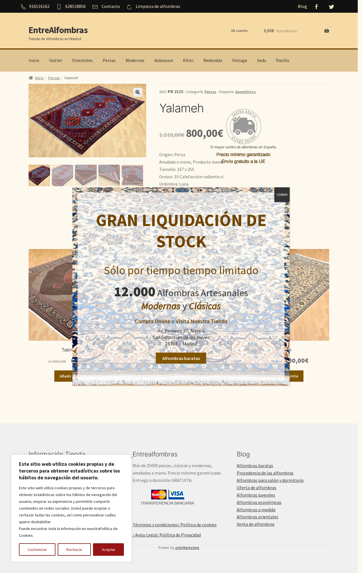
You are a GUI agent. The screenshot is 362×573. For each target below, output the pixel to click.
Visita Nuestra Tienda (201, 321)
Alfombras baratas (181, 358)
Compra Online (152, 321)
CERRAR (282, 194)
